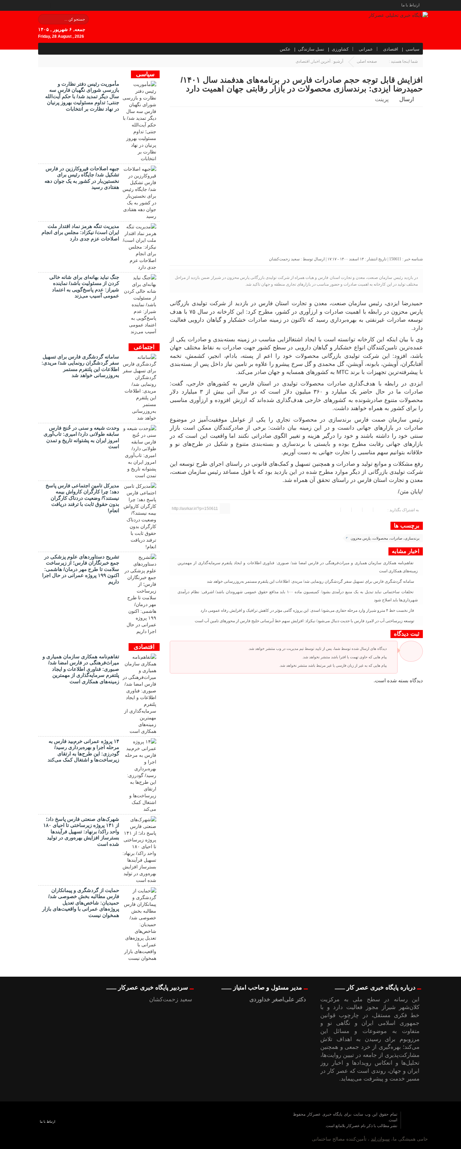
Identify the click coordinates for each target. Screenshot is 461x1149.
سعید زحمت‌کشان (284, 259)
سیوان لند (380, 1139)
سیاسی (412, 49)
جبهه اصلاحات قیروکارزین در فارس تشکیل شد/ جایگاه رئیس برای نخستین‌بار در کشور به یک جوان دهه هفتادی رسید (82, 178)
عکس (285, 49)
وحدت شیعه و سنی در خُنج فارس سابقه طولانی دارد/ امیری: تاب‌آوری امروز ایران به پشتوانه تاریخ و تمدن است (81, 437)
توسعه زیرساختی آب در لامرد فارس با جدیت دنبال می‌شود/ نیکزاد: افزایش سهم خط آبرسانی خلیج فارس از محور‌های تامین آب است (305, 621)
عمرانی (366, 49)
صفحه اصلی (367, 61)
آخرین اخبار (320, 61)
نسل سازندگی (311, 49)
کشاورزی (340, 49)
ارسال (406, 99)
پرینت (383, 99)
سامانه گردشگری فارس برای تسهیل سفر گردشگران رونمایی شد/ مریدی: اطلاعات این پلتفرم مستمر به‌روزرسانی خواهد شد (311, 581)
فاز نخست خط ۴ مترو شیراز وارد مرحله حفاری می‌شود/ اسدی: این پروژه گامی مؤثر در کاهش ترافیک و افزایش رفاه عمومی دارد (307, 610)
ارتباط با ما (410, 5)
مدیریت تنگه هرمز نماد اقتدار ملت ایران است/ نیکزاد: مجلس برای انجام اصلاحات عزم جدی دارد (80, 232)
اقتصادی (390, 49)
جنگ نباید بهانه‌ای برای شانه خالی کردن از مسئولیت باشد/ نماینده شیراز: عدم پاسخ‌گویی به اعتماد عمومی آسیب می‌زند (84, 286)
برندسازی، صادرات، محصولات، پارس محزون (385, 538)
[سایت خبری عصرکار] (229, 1125)
